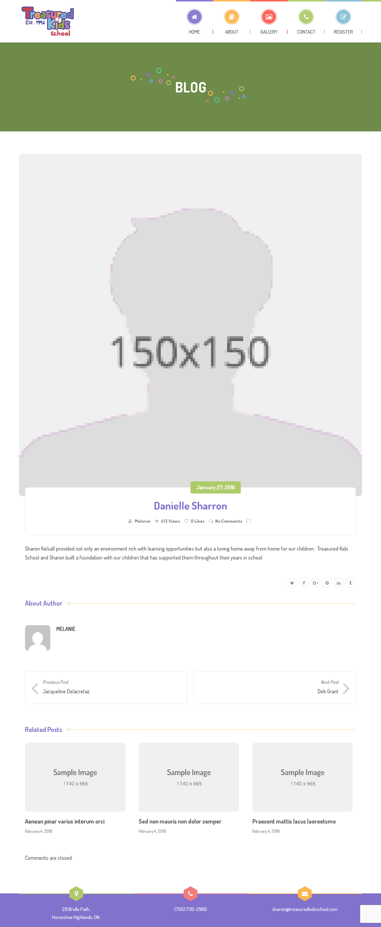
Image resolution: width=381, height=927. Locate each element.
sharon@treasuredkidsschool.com (305, 909)
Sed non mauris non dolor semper (180, 821)
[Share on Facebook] (303, 583)
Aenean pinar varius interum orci (64, 821)
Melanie (142, 521)
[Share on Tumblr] (350, 583)
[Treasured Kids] (48, 21)
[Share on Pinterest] (327, 583)
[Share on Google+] (315, 583)
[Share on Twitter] (292, 583)
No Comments (228, 521)
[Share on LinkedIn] (338, 583)
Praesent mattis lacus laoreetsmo (294, 821)
